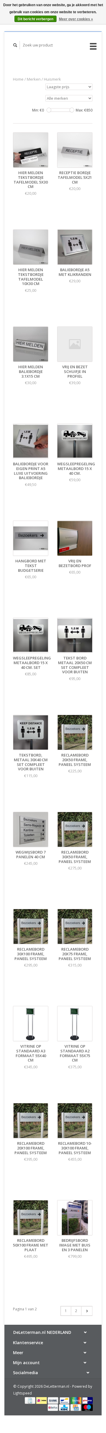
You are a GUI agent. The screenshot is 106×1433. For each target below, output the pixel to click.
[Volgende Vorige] (86, 1311)
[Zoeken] (15, 45)
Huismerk (52, 79)
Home (18, 79)
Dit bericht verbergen (35, 19)
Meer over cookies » (76, 19)
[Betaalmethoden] (30, 1400)
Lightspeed (22, 1393)
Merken (34, 79)
